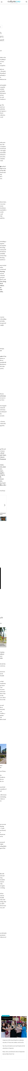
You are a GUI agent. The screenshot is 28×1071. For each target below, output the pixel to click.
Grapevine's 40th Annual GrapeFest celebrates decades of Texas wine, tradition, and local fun (13, 1041)
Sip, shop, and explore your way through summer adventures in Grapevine (14, 1047)
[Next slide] (4, 505)
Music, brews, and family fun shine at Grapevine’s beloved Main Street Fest (14, 1053)
